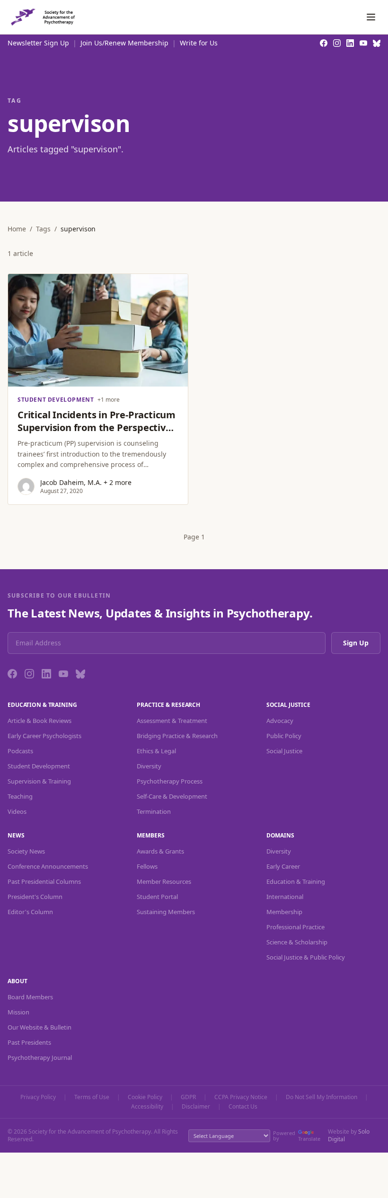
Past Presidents (29, 1042)
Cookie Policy (145, 1097)
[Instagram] (29, 673)
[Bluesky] (80, 673)
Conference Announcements (48, 866)
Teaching (20, 796)
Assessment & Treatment (172, 720)
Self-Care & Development (172, 796)
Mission (18, 1012)
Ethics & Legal (156, 751)
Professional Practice (295, 927)
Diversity (149, 766)
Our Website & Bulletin (39, 1027)
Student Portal (157, 896)
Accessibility (147, 1106)
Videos (17, 811)
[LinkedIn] (46, 673)
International (284, 896)
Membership (284, 911)
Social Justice (284, 751)
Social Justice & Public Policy (305, 957)
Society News (26, 851)
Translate (309, 1138)
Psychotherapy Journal (40, 1057)
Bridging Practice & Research (177, 735)
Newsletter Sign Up (38, 42)
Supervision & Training (39, 781)
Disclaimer (196, 1106)
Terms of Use (91, 1097)
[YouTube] (63, 673)
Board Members (30, 997)
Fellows (147, 866)
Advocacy (279, 720)
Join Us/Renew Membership (124, 42)
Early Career (283, 866)
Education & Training (295, 881)
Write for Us (199, 42)
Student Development (39, 766)
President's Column (35, 896)
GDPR (188, 1097)
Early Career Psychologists (44, 735)
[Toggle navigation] (371, 17)
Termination (154, 811)
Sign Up (356, 642)
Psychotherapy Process (170, 781)
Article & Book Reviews (39, 720)
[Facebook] (12, 673)
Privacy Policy (38, 1097)
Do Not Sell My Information (321, 1097)
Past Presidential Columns (44, 881)
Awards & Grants (160, 851)
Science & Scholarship (296, 942)
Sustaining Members (166, 911)
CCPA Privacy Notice (240, 1097)
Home (17, 228)
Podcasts (20, 751)
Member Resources (164, 881)
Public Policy (283, 735)
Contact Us (243, 1106)
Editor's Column (30, 911)
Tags (43, 228)
